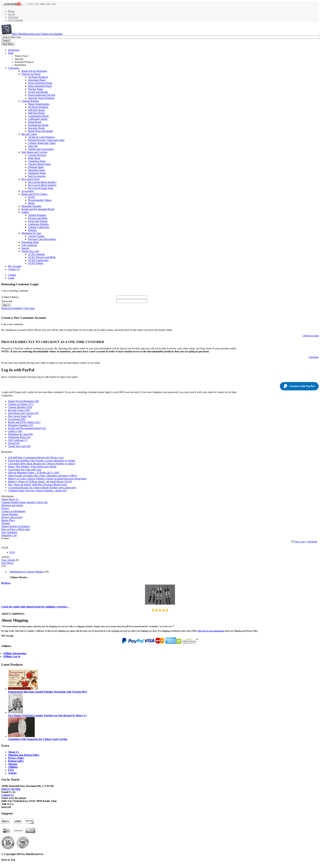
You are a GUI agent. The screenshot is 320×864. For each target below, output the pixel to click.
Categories (13, 68)
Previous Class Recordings (42, 239)
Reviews (6, 583)
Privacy (5, 508)
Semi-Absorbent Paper (40, 86)
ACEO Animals (36, 254)
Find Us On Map (10, 789)
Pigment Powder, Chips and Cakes (46, 140)
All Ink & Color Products (41, 137)
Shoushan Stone (36, 170)
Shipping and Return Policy (24, 755)
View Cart (299, 541)
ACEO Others (35, 263)
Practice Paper (35, 89)
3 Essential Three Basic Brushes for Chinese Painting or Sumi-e (41, 463)
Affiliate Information (14, 653)
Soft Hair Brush (36, 110)
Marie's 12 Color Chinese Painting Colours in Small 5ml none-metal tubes (47, 478)
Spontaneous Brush (38, 125)
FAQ (12, 552)
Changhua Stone (37, 161)
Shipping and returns (12, 505)
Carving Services (37, 155)
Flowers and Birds (37, 218)
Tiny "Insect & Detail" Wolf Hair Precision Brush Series (37, 484)
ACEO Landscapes (38, 260)
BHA (37, 33)
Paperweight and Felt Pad (41, 95)
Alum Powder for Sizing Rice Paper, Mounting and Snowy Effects (42, 475)
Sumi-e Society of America (15, 526)
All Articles (7, 563)
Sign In (6, 305)
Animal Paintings (37, 215)
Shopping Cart (9, 535)
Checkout (13, 17)
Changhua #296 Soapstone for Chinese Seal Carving (37, 739)
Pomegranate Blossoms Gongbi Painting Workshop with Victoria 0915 (47, 691)
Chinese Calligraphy (39, 227)
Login (11, 277)
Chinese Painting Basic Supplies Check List (24, 502)
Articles (12, 773)
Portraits (32, 230)
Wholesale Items (30, 242)
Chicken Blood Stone (39, 164)
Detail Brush (34, 122)
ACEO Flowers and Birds (42, 257)
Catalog (12, 274)
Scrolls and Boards (38, 92)
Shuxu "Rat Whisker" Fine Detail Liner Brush (32, 466)
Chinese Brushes (30, 101)
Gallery (25, 212)
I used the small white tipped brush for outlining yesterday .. (35, 606)
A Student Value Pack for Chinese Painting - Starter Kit (37, 490)
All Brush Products (38, 107)
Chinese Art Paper (30, 74)
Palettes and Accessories (41, 149)
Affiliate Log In (11, 656)
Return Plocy (8, 520)
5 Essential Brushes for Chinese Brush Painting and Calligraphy (42, 487)
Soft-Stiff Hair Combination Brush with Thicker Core (36, 457)
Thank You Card (30, 251)
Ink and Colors (29, 134)
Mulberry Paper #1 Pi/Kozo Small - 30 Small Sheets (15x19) (40, 481)
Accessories (27, 191)
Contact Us (14, 269)
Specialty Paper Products (41, 98)
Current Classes (36, 236)
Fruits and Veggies (38, 221)
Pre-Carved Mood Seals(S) (42, 185)
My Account (14, 266)
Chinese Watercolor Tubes (42, 143)
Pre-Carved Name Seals (40, 188)
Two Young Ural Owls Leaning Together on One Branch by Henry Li (47, 715)
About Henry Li (9, 499)
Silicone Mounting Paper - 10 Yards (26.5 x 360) (33, 472)
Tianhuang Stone (37, 173)
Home (11, 11)
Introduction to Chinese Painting (27, 571)
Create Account (310, 335)
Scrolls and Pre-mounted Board (37, 209)
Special (25, 248)
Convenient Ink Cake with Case (24, 469)
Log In (11, 14)
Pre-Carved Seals (30, 179)
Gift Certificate (29, 245)
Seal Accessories (37, 176)
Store (11, 53)
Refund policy (16, 761)
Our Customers (9, 532)
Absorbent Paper (37, 80)
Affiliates (13, 767)
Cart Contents (15, 20)
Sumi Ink (33, 146)
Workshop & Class (31, 233)
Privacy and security (12, 517)
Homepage (14, 50)
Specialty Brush (36, 128)
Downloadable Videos (40, 200)
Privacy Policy (16, 758)
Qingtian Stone (36, 167)
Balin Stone (34, 158)
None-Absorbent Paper (40, 83)
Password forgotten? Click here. (18, 308)
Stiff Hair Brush (36, 113)
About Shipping (9, 514)
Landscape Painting (38, 224)
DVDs (31, 197)
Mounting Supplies (31, 206)
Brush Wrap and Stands (40, 131)
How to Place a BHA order (15, 529)
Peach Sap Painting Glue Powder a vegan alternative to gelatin (41, 460)
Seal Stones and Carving (34, 152)
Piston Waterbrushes (38, 104)
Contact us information (13, 511)
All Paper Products (38, 77)
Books (31, 203)
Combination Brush (38, 116)
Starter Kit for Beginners (34, 71)
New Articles (8, 560)
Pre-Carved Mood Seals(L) (42, 182)
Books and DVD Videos (34, 194)
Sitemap (5, 523)
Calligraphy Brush (37, 119)
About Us (13, 752)
